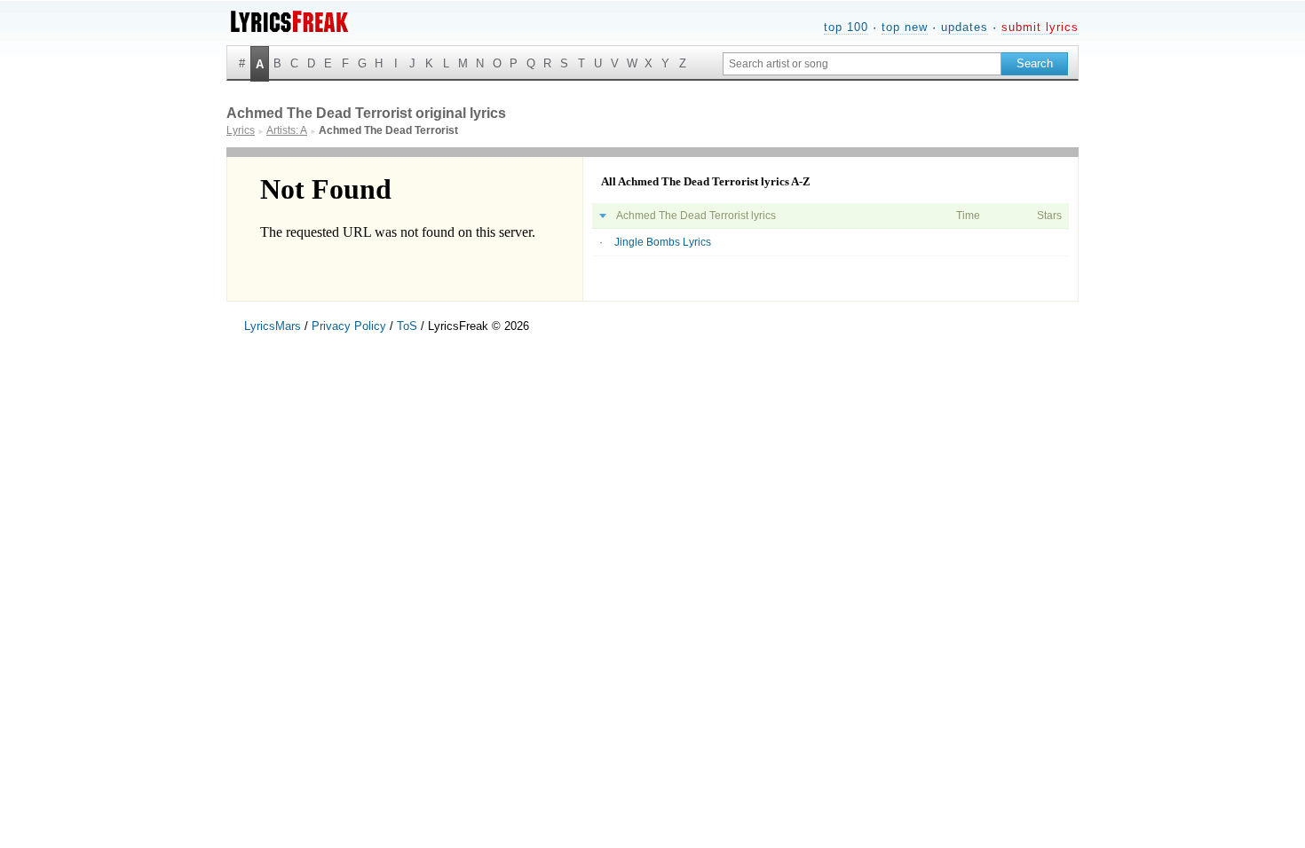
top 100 (846, 27)
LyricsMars (272, 326)
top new (905, 27)
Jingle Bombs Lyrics (662, 242)
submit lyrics (1040, 27)
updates (964, 27)
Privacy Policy (349, 326)
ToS (407, 326)
